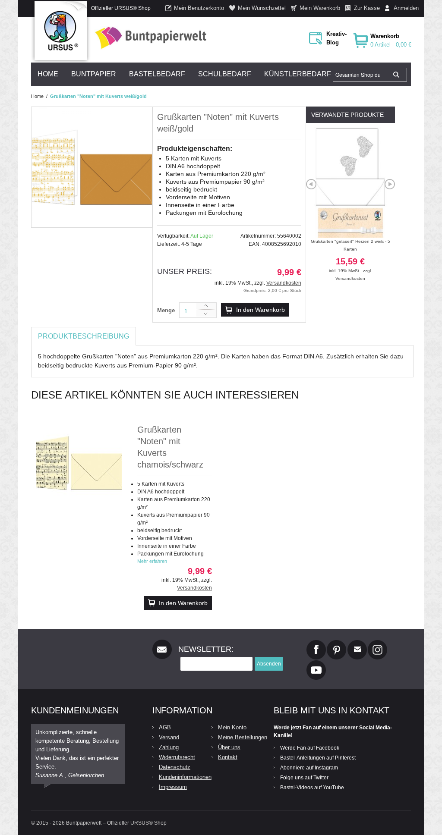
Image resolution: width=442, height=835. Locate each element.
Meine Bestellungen (242, 737)
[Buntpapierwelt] (148, 37)
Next (390, 184)
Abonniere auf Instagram (309, 768)
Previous (311, 184)
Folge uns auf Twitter (304, 778)
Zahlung (169, 747)
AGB (165, 727)
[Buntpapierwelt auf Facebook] (316, 643)
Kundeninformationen (185, 777)
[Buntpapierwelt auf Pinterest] (336, 643)
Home (37, 96)
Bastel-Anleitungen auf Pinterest (318, 758)
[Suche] (396, 74)
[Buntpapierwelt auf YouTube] (316, 664)
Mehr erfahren (152, 561)
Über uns (229, 747)
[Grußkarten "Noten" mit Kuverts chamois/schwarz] (79, 463)
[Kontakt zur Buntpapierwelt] (357, 643)
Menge (166, 310)
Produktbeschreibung (83, 336)
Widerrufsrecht (177, 757)
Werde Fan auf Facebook (309, 748)
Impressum (173, 787)
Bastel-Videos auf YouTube (312, 788)
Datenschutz (174, 767)
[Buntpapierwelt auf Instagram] (377, 643)
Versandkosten (283, 283)
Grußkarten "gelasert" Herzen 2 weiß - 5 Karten (350, 256)
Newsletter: (206, 649)
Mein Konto (232, 727)
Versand (169, 737)
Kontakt (227, 757)
